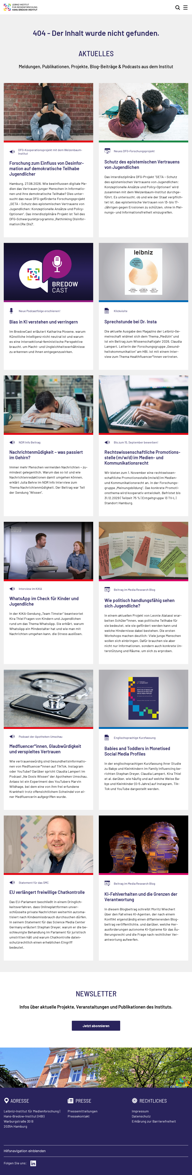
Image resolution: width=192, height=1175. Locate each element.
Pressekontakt (79, 1116)
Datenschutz (141, 1116)
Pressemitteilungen (83, 1111)
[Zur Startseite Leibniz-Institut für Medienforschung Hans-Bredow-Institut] (21, 9)
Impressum (140, 1111)
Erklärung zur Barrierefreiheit (154, 1121)
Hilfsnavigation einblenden (25, 1151)
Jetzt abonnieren (96, 1026)
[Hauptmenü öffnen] (185, 7)
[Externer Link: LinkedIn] (33, 1163)
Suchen (178, 7)
